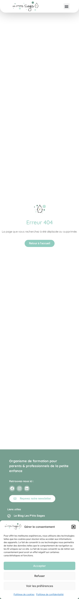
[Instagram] (19, 488)
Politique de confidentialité (50, 594)
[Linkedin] (27, 488)
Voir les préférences (39, 586)
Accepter (39, 566)
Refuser (39, 576)
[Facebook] (12, 488)
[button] (73, 527)
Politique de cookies (24, 594)
